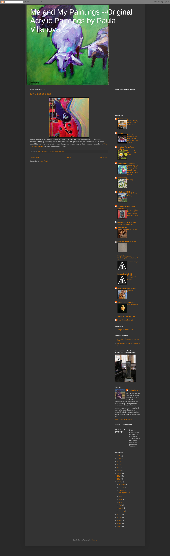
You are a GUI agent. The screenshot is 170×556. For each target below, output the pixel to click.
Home (69, 157)
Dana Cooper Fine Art (125, 320)
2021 (119, 456)
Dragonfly (130, 179)
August (121, 490)
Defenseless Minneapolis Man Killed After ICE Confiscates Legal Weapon (132, 138)
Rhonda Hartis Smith (124, 274)
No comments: (59, 151)
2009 (119, 520)
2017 (119, 467)
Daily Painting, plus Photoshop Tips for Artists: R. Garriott (127, 258)
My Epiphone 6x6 (40, 93)
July (120, 496)
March (121, 508)
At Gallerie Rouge (132, 262)
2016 (119, 470)
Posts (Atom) (43, 161)
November (122, 484)
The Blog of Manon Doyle (126, 316)
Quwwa (120, 133)
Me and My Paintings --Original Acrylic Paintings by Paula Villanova (81, 20)
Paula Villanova (134, 390)
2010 (119, 517)
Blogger (94, 540)
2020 (119, 459)
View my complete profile (123, 419)
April (120, 505)
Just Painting (122, 178)
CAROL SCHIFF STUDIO (126, 163)
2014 (119, 476)
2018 (119, 464)
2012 (119, 482)
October (122, 487)
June (121, 499)
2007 (119, 526)
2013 (119, 479)
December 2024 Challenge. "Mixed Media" (132, 152)
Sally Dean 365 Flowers (125, 192)
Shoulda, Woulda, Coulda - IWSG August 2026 (132, 122)
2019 (119, 461)
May (120, 502)
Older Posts (103, 157)
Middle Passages (123, 119)
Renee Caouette (132, 229)
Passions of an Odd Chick (126, 242)
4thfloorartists (122, 228)
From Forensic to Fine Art (126, 288)
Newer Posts (35, 157)
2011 (119, 514)
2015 (119, 473)
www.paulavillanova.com (125, 330)
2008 (119, 523)
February (122, 511)
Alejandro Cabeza (132, 304)
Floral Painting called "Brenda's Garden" (132, 277)
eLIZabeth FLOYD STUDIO (126, 222)
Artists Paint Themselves (126, 302)
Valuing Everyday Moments (125, 224)
